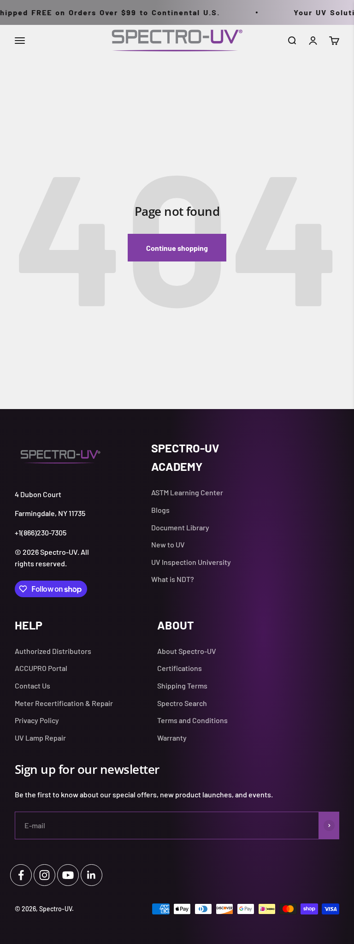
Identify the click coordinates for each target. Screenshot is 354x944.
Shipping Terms (182, 685)
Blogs (160, 509)
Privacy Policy (37, 720)
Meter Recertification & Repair (64, 703)
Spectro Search (182, 703)
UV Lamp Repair (40, 737)
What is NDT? (172, 579)
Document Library (180, 527)
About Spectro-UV (186, 651)
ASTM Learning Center (187, 492)
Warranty (172, 737)
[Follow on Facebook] (21, 875)
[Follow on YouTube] (68, 875)
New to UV (168, 544)
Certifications (179, 668)
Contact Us (32, 685)
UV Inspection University (191, 562)
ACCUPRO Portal (41, 668)
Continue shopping (177, 247)
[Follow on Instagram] (44, 875)
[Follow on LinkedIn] (91, 875)
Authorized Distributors (53, 651)
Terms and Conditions (192, 720)
